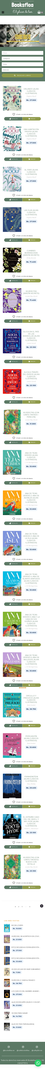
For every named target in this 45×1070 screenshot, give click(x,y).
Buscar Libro (23, 75)
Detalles (15, 118)
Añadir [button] (33, 118)
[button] (38, 1063)
